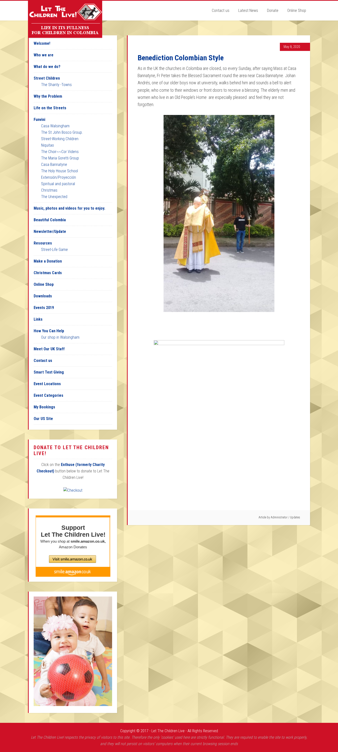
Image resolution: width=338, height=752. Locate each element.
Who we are (43, 55)
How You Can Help (49, 331)
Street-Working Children (59, 138)
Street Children (47, 78)
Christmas (49, 190)
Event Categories (48, 395)
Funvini (39, 119)
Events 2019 (44, 307)
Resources (43, 243)
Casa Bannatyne (54, 164)
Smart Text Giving (49, 372)
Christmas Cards (48, 272)
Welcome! (42, 43)
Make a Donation (48, 261)
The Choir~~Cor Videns (60, 151)
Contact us (43, 360)
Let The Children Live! (65, 19)
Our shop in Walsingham (60, 337)
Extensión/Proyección (58, 177)
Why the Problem (48, 96)
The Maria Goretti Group (60, 158)
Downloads (43, 296)
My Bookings (44, 407)
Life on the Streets (50, 108)
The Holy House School (59, 171)
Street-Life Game (54, 249)
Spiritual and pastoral (58, 183)
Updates (295, 517)
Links (38, 319)
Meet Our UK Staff (49, 349)
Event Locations (47, 383)
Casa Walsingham (55, 126)
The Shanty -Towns (56, 84)
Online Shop (44, 284)
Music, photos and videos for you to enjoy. (69, 208)
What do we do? (47, 66)
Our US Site (43, 418)
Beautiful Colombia (50, 220)
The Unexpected (54, 196)
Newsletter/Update (50, 231)
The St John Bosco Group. (62, 132)
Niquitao (47, 145)
